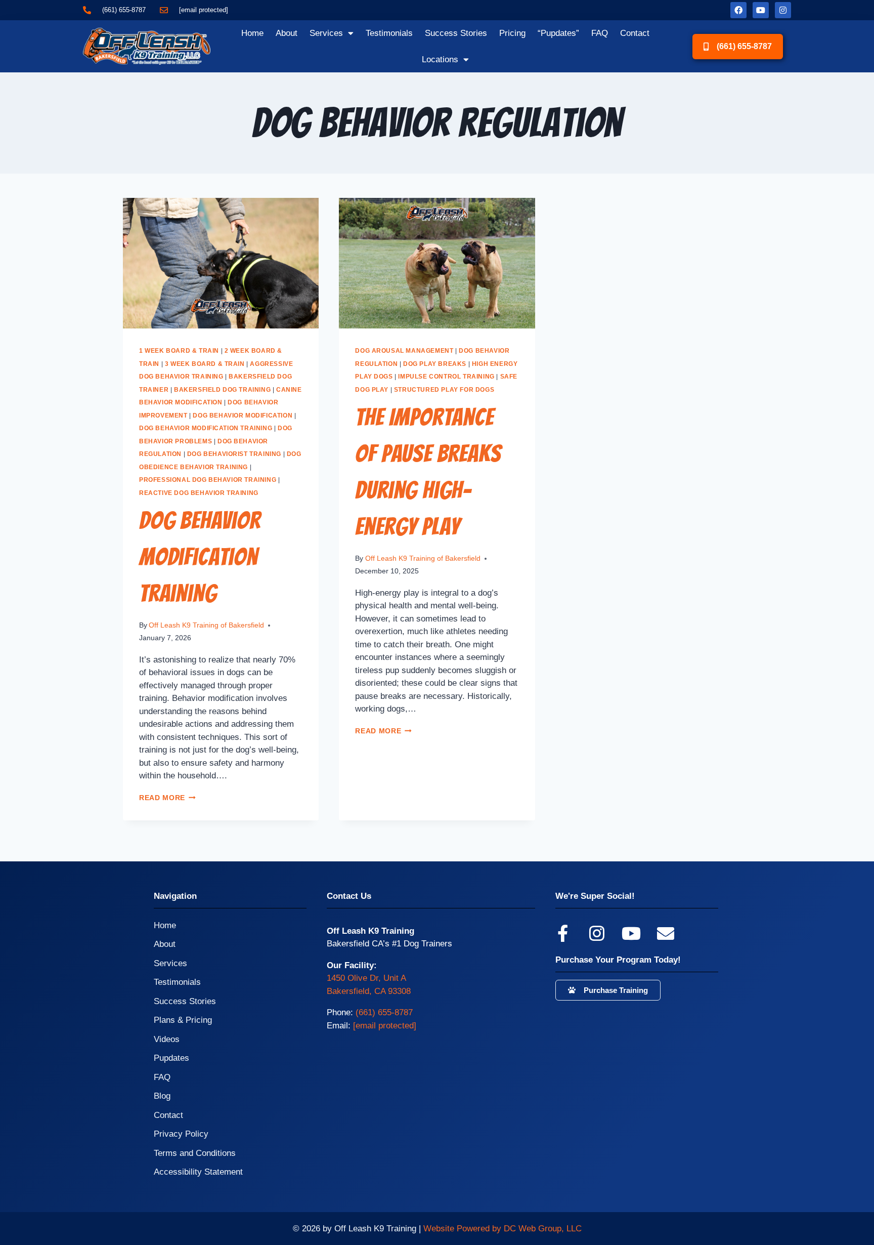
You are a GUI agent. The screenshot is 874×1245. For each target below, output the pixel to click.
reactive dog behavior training (198, 492)
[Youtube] (761, 10)
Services (326, 33)
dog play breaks (434, 363)
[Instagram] (783, 10)
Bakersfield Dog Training (222, 389)
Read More (167, 798)
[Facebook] (738, 10)
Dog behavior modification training (199, 557)
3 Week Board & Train (205, 363)
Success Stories (456, 33)
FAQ (599, 33)
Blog (162, 1096)
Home (252, 33)
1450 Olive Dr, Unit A (366, 978)
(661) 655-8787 (384, 1012)
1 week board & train (179, 350)
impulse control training (446, 376)
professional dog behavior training (207, 479)
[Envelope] (665, 933)
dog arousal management (404, 350)
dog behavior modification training (205, 428)
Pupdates (171, 1058)
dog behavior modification (242, 415)
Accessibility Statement (198, 1172)
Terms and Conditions (195, 1153)
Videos (167, 1039)
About (286, 33)
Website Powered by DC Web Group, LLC (502, 1228)
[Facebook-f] (562, 933)
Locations (440, 59)
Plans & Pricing (183, 1020)
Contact (634, 33)
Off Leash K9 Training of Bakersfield (206, 625)
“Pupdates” (558, 33)
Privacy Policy (181, 1134)
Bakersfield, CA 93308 (369, 991)
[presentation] (221, 263)
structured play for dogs (444, 389)
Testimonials (389, 33)
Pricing (512, 33)
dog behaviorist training (234, 454)
